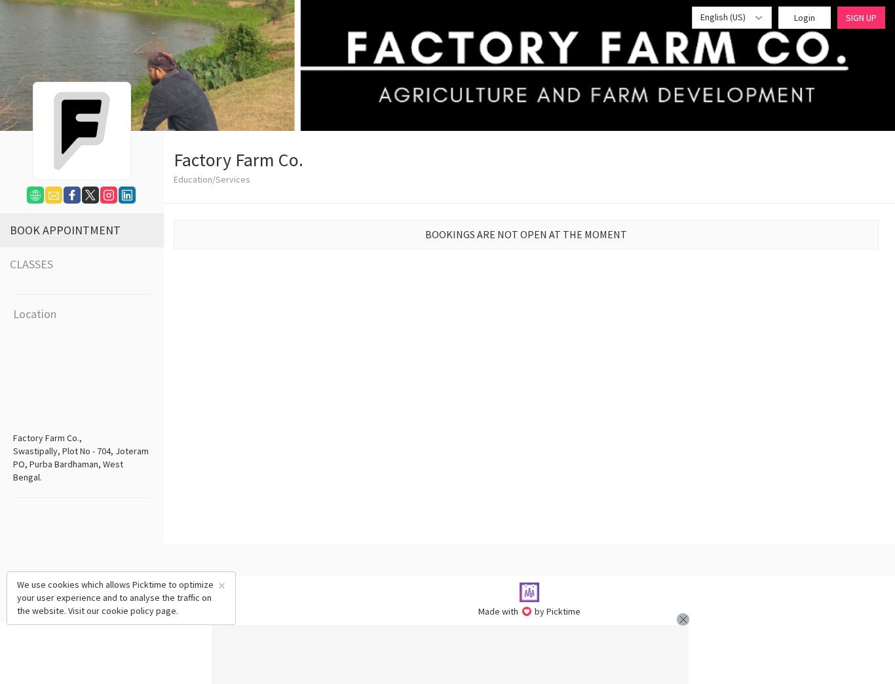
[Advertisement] (450, 654)
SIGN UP (861, 18)
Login (804, 18)
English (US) (724, 17)
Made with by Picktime (529, 611)
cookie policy (128, 611)
